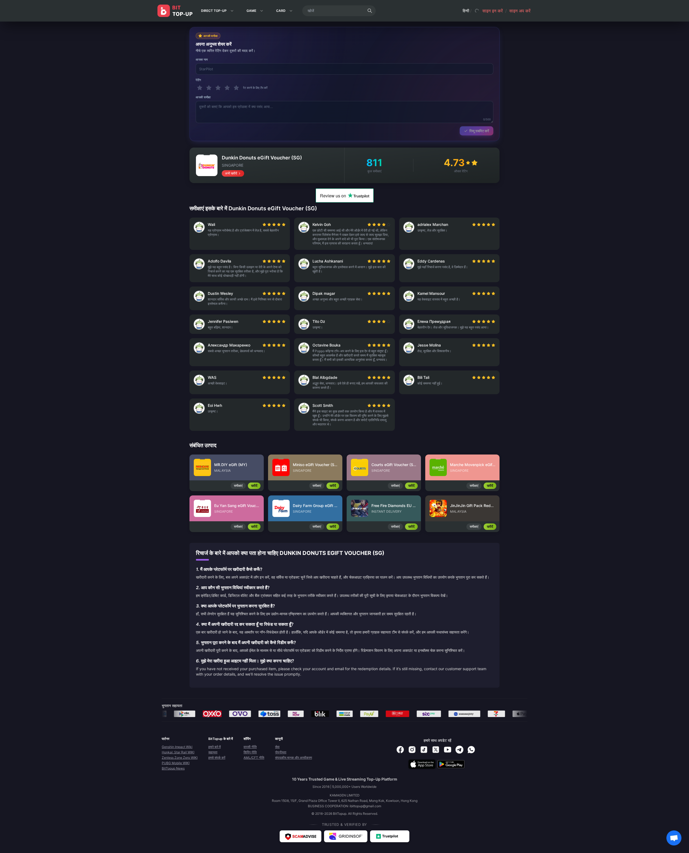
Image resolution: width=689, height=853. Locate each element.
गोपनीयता (280, 752)
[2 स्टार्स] (209, 88)
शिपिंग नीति (250, 752)
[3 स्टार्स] (218, 88)
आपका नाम (202, 59)
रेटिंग (198, 80)
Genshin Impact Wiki (177, 747)
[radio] (264, 224)
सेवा (277, 747)
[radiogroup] (274, 224)
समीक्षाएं (238, 486)
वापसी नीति (250, 747)
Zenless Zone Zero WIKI (180, 758)
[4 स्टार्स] (227, 88)
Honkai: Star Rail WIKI (178, 752)
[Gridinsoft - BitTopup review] (345, 836)
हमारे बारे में (214, 747)
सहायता (212, 752)
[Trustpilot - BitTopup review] (389, 836)
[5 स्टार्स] (236, 88)
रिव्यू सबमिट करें (479, 131)
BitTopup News (173, 768)
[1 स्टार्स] (200, 88)
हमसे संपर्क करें (216, 758)
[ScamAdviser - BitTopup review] (300, 836)
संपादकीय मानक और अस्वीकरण (293, 758)
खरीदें (254, 486)
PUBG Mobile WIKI (175, 763)
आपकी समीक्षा (203, 97)
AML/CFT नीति (254, 758)
